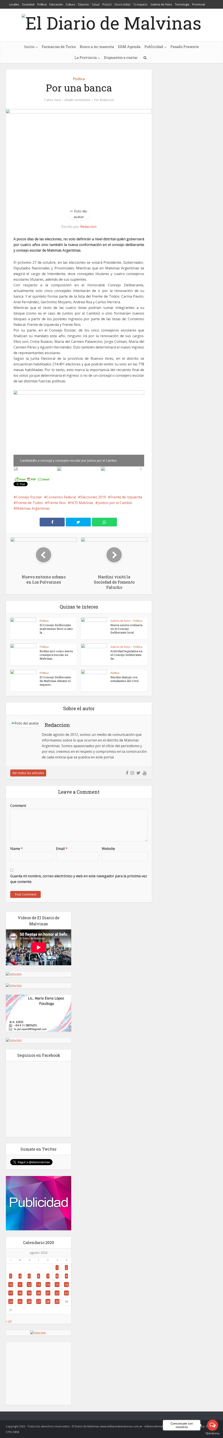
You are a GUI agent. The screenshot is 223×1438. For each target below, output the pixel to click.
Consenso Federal (61, 497)
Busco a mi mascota (97, 46)
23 (66, 1293)
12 (29, 1284)
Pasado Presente (184, 46)
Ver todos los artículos (28, 773)
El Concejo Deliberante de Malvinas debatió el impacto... (55, 681)
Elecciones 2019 (93, 497)
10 (10, 1284)
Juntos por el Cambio (115, 502)
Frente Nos (56, 502)
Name (16, 848)
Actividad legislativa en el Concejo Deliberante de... (126, 654)
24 (10, 1301)
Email (62, 848)
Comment (18, 805)
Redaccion (107, 100)
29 (57, 1301)
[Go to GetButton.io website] (213, 1433)
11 (20, 1284)
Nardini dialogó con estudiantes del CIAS (124, 679)
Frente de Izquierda (126, 497)
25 (20, 1301)
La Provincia (85, 57)
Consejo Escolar (29, 497)
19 (29, 1293)
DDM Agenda (129, 46)
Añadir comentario (77, 100)
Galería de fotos (120, 621)
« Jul (9, 1321)
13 (38, 1284)
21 (48, 1293)
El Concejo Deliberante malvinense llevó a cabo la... (56, 628)
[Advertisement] (38, 1373)
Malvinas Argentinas (33, 508)
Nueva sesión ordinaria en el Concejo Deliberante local (126, 628)
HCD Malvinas (81, 502)
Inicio (29, 46)
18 (20, 1293)
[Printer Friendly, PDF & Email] (32, 479)
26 (29, 1301)
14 (48, 1284)
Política (79, 78)
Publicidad (153, 46)
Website (108, 848)
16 (66, 1284)
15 (57, 1284)
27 (38, 1301)
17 (10, 1293)
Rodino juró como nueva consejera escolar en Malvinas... (56, 654)
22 (57, 1293)
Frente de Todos (29, 502)
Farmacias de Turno (59, 46)
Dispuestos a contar (121, 57)
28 (48, 1301)
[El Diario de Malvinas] (111, 22)
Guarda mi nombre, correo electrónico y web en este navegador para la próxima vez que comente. (78, 879)
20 (38, 1293)
